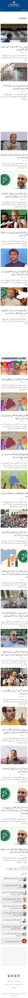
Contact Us (10, 981)
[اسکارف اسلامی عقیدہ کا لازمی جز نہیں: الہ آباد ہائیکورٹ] (24, 886)
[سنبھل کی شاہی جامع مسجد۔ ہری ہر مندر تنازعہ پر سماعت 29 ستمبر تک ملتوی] (24, 927)
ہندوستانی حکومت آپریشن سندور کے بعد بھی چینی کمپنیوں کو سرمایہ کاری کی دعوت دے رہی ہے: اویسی (14, 653)
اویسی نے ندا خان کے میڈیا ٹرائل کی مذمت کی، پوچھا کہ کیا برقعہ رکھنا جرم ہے (14, 155)
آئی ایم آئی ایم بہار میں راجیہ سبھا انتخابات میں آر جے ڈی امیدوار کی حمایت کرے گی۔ (14, 272)
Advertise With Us (18, 984)
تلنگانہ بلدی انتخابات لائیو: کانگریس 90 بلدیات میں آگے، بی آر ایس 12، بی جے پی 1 (14, 416)
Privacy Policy (8, 984)
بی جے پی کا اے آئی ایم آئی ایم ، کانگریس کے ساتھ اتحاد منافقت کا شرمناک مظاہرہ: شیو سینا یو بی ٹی (15, 730)
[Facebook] (18, 975)
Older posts (24, 866)
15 (14, 869)
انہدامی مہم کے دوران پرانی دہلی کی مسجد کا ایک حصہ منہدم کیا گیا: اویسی (15, 769)
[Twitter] (15, 975)
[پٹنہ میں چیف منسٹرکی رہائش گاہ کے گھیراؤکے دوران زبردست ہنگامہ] (24, 934)
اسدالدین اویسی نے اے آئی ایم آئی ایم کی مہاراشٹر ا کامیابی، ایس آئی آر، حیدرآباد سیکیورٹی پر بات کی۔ (14, 614)
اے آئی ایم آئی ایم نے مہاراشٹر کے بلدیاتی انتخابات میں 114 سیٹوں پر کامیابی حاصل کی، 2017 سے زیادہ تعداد (14, 573)
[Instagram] (12, 975)
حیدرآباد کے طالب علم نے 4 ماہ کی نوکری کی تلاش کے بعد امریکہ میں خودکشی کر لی (12, 906)
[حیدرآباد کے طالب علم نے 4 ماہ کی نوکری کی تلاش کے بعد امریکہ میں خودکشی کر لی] (24, 906)
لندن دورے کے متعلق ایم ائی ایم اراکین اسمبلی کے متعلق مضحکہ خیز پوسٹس (14, 47)
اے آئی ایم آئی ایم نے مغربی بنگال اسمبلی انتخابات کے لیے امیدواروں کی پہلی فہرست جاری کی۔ (14, 194)
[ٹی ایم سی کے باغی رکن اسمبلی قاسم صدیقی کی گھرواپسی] (24, 879)
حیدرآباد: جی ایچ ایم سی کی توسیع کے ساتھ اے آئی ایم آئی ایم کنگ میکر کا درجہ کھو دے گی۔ (14, 850)
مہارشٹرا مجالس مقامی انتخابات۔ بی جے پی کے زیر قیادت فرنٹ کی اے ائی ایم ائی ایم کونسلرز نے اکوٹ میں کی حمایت (14, 810)
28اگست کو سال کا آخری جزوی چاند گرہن (13, 941)
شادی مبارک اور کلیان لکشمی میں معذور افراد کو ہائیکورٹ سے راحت (12, 913)
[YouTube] (8, 975)
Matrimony (18, 981)
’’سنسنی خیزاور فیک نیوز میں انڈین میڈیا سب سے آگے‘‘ (12, 920)
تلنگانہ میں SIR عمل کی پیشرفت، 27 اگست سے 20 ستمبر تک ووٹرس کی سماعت (12, 893)
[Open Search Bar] (2, 10)
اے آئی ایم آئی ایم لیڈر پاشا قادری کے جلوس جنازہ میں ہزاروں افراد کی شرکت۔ (15, 533)
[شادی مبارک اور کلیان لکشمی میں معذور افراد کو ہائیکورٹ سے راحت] (24, 913)
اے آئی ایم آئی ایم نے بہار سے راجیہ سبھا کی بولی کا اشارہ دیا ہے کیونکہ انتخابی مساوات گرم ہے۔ (15, 311)
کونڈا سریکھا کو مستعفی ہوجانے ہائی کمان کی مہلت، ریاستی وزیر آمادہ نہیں (12, 899)
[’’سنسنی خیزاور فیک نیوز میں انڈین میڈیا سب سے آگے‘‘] (24, 920)
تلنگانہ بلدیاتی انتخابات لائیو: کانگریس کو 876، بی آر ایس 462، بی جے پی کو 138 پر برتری (14, 455)
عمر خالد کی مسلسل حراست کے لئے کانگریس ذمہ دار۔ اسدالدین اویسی (14, 691)
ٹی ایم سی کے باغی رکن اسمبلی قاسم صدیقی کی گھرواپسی (13, 879)
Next (10, 869)
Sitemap (14, 987)
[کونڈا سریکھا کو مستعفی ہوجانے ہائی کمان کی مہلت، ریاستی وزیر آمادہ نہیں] (24, 900)
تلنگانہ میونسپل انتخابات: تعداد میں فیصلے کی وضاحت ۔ (14, 379)
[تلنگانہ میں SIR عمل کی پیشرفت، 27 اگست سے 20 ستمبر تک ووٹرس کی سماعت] (24, 893)
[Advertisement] (14, 116)
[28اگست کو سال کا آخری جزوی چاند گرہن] (24, 941)
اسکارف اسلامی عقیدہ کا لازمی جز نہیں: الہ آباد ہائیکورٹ (13, 886)
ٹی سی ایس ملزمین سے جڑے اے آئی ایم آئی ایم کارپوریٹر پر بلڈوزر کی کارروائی (15, 86)
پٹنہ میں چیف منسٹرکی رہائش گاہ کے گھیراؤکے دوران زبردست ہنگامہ (12, 934)
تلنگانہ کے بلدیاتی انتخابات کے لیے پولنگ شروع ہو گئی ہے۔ (14, 494)
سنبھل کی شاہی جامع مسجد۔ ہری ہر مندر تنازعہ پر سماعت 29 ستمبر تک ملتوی (12, 927)
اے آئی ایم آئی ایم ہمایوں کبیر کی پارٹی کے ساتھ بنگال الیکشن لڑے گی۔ (14, 233)
